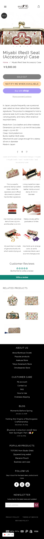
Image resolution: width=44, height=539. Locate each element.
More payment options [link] (22, 97)
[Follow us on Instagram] (22, 485)
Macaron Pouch (22, 458)
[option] (22, 28)
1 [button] (13, 46)
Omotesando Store (22, 368)
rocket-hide (28, 160)
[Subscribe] (36, 505)
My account (22, 382)
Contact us (22, 386)
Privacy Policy (12, 517)
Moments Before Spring (21, 412)
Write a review (22, 277)
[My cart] (38, 6)
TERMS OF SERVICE (30, 517)
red (20, 160)
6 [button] (31, 46)
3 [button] (20, 46)
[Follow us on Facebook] (16, 485)
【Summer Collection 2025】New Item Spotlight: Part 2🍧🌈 (21, 432)
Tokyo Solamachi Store (22, 364)
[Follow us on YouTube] (27, 485)
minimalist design (26, 157)
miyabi (38, 157)
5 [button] (27, 46)
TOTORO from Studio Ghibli (22, 451)
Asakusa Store (22, 360)
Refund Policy (22, 521)
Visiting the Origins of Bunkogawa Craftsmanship (21, 421)
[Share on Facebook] (17, 151)
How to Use (22, 393)
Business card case (22, 462)
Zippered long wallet (22, 454)
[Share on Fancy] (22, 151)
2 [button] (17, 46)
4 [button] (24, 46)
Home (5, 62)
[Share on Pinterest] (26, 151)
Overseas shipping (22, 397)
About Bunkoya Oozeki (22, 353)
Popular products (22, 357)
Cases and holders (10, 157)
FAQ (22, 389)
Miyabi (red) (12, 160)
